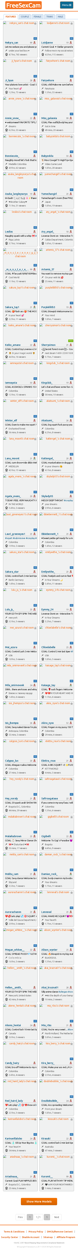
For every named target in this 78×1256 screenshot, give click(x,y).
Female (37, 16)
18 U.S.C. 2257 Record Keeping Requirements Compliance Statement (39, 1243)
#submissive (19, 538)
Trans (49, 16)
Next (56, 1217)
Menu (67, 6)
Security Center (9, 1237)
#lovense (72, 1029)
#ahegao (62, 991)
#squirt (8, 538)
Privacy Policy (35, 1231)
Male (60, 16)
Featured (11, 16)
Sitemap (48, 1237)
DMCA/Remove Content (60, 1231)
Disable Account (31, 1237)
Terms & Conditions (14, 1231)
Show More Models (39, 1201)
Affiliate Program (66, 1237)
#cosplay (68, 500)
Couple (25, 16)
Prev (20, 1217)
